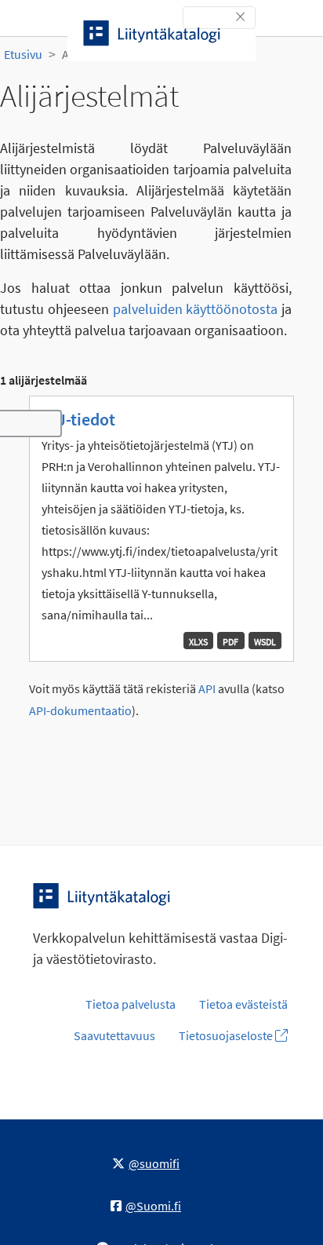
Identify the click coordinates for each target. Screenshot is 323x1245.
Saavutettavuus (114, 1035)
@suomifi (154, 1163)
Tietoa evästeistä (243, 1004)
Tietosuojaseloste (227, 1035)
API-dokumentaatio (80, 710)
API (207, 688)
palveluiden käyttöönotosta (195, 309)
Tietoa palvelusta (130, 1004)
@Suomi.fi (153, 1206)
